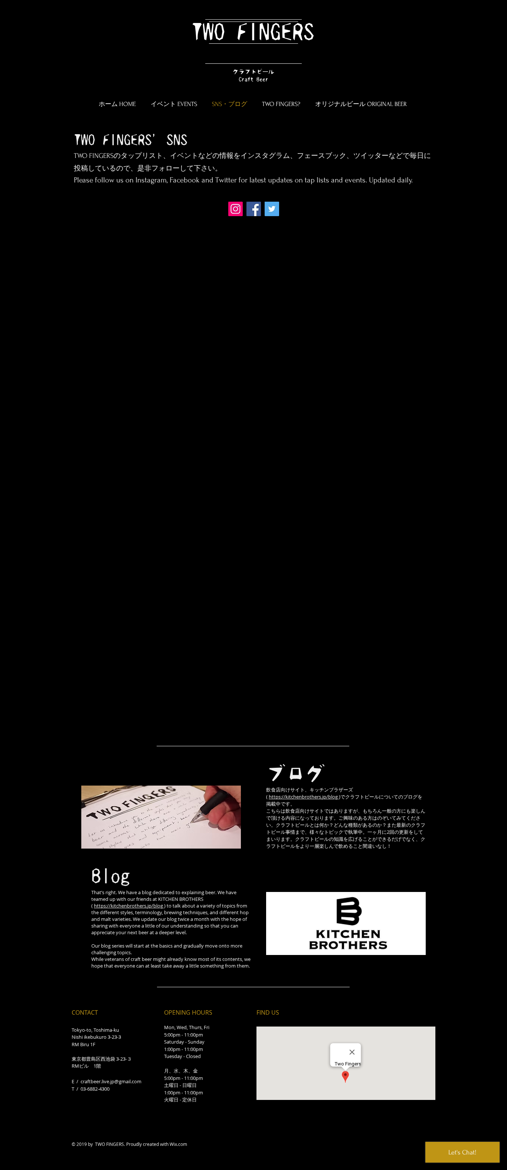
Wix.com (178, 1144)
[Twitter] (272, 209)
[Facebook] (253, 209)
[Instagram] (235, 209)
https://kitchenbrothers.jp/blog (129, 905)
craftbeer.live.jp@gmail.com (111, 1081)
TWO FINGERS (253, 32)
